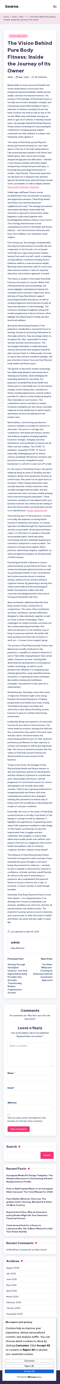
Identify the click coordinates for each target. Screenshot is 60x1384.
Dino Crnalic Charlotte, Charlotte (23, 187)
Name (11, 1073)
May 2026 (11, 1285)
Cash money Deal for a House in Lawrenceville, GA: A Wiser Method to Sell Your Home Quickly (29, 1228)
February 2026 (13, 1302)
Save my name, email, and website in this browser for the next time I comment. (27, 1119)
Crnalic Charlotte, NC (37, 510)
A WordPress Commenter (18, 1249)
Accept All (29, 1371)
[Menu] (54, 6)
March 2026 (12, 1296)
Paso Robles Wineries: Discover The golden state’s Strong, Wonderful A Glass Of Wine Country (29, 1201)
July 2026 (11, 1273)
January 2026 (13, 1308)
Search (11, 1146)
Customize (29, 1360)
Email (11, 1087)
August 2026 (12, 1267)
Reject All (29, 1366)
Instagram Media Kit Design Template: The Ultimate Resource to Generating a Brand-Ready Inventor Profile (29, 1178)
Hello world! (41, 1249)
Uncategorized (18, 36)
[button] (17, 948)
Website (12, 1102)
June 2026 (11, 1279)
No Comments (41, 77)
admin (15, 942)
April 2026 (11, 1290)
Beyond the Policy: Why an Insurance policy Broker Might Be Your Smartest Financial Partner (27, 1215)
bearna (11, 6)
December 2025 (14, 1314)
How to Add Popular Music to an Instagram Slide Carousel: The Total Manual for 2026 (29, 1190)
